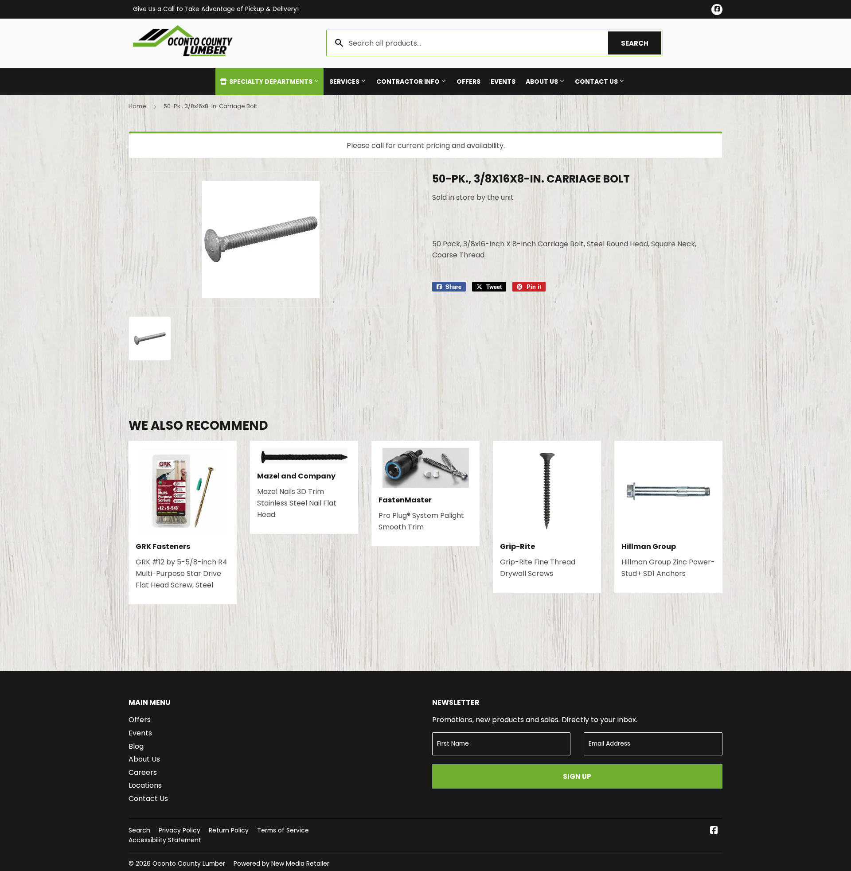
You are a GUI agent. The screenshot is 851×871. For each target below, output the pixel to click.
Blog (136, 746)
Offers (468, 81)
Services (345, 81)
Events (503, 81)
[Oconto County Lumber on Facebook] (714, 831)
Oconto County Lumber (188, 863)
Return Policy (229, 830)
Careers (143, 772)
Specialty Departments (271, 81)
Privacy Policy (179, 830)
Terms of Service (283, 830)
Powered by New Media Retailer (281, 863)
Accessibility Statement (165, 840)
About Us (542, 81)
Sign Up (577, 776)
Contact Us (597, 81)
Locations (145, 785)
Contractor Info (408, 81)
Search (641, 43)
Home (137, 106)
